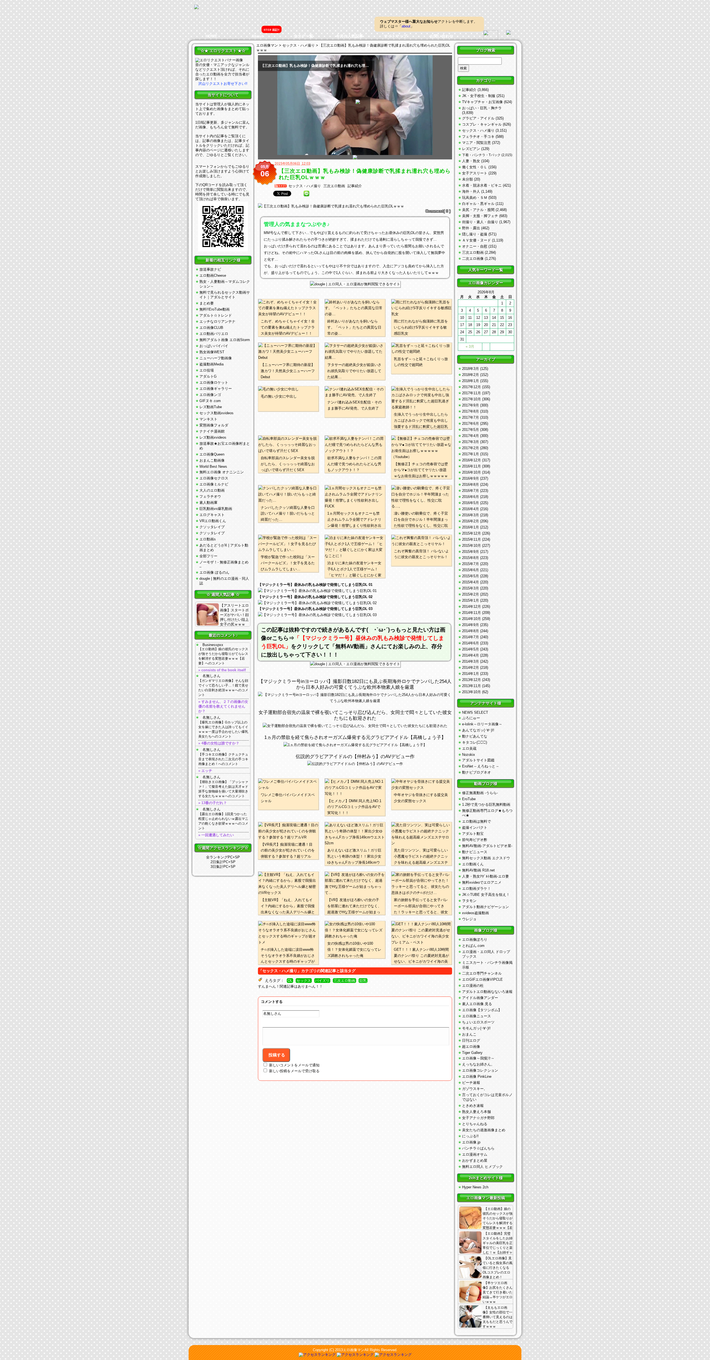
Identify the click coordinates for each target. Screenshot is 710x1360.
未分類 (467, 179)
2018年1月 (470, 381)
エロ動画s (207, 539)
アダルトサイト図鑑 (478, 760)
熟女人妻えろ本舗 (476, 1112)
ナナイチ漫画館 (212, 431)
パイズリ (322, 981)
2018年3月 (470, 369)
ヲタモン (469, 901)
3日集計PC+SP (223, 867)
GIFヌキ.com (210, 401)
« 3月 (470, 346)
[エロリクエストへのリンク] (219, 60)
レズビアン (471, 149)
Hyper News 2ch (475, 1187)
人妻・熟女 (471, 161)
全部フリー (208, 556)
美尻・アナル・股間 (478, 210)
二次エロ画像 (473, 258)
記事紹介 (355, 186)
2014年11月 (471, 613)
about (406, 26)
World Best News (213, 466)
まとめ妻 (206, 303)
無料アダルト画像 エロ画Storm (224, 340)
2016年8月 (470, 484)
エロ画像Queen (211, 454)
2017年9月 (470, 405)
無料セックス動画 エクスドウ (486, 858)
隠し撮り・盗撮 (474, 234)
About (257, 36)
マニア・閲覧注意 (476, 143)
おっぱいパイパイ (213, 346)
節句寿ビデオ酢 (474, 840)
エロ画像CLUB (211, 328)
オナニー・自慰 (474, 246)
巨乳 (363, 981)
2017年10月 (471, 399)
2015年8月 (470, 558)
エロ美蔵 (469, 748)
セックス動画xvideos (216, 413)
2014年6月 (470, 643)
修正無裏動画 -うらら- (480, 793)
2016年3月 (470, 515)
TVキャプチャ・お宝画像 (482, 102)
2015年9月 (470, 552)
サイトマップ (395, 36)
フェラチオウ (210, 496)
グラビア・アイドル (478, 118)
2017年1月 (470, 454)
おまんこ (469, 1034)
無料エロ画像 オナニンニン (221, 472)
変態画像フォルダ (213, 425)
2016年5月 (470, 503)
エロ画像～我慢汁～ (478, 1058)
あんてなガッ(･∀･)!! (478, 730)
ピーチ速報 (471, 1083)
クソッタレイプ (212, 527)
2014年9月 (470, 625)
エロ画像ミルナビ (213, 484)
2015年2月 (470, 594)
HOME (211, 36)
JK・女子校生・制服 (478, 96)
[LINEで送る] (306, 193)
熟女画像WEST (211, 352)
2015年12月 (471, 533)
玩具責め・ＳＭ (474, 197)
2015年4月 (470, 582)
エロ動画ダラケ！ (476, 888)
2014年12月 (471, 606)
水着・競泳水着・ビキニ (482, 185)
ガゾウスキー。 (474, 1089)
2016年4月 (470, 509)
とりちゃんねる (474, 1124)
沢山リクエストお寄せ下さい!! (222, 84)
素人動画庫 (208, 502)
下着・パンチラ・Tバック (481, 155)
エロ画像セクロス (213, 478)
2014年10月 (471, 619)
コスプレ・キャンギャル (482, 124)
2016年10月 (471, 472)
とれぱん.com (473, 946)
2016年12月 (471, 460)
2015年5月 (470, 576)
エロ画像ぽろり (474, 939)
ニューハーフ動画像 (215, 358)
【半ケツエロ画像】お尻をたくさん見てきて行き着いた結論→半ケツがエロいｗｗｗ (498, 1292)
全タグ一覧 (303, 36)
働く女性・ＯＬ (474, 167)
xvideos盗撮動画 (475, 913)
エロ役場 (206, 370)
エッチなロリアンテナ (217, 321)
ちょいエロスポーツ (478, 1022)
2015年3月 (470, 588)
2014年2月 (470, 667)
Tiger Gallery (472, 1053)
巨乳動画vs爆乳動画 (215, 509)
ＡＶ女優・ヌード (476, 240)
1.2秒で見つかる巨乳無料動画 (486, 804)
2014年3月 (470, 661)
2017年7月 (470, 417)
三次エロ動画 (334, 186)
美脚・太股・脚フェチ (480, 216)
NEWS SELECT (475, 712)
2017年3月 (470, 442)
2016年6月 (470, 497)
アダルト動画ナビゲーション (485, 907)
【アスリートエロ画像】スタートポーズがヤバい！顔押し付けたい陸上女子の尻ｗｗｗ (234, 614)
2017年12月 (471, 387)
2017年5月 (470, 430)
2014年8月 (470, 631)
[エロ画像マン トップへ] (196, 7)
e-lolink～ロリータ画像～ (482, 724)
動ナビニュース (474, 852)
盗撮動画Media (211, 364)
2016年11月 (471, 466)
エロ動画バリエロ (213, 334)
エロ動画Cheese (212, 275)
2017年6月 (470, 423)
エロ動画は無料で (476, 821)
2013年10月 (471, 692)
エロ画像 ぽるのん (214, 572)
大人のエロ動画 (212, 490)
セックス (303, 981)
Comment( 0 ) (438, 211)
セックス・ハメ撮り (304, 186)
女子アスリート (474, 173)
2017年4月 (470, 436)
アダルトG (208, 376)
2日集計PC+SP (223, 862)
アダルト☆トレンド (215, 315)
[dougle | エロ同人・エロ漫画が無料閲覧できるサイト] (355, 284)
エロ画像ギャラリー (215, 389)
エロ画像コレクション (480, 1070)
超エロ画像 (471, 1046)
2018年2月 (470, 375)
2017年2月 (470, 448)
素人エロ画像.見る (477, 1004)
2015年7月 (470, 564)
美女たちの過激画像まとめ (483, 1130)
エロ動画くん (473, 864)
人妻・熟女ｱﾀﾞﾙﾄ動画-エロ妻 (485, 876)
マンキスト (208, 419)
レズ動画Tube (210, 407)
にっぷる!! (470, 1136)
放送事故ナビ (210, 269)
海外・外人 (471, 191)
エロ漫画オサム (474, 1154)
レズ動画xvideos (212, 437)
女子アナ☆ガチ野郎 (478, 1118)
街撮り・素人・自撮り (480, 222)
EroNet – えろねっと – (480, 766)
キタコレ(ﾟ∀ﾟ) (474, 742)
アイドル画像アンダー (480, 998)
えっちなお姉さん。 (478, 1064)
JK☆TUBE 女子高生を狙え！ (486, 895)
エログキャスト (212, 515)
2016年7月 (470, 491)
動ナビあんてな (474, 736)
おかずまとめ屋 (474, 1160)
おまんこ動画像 (212, 460)
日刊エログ (471, 1040)
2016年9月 (470, 478)
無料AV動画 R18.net (478, 870)
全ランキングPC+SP (223, 857)
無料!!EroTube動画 (214, 309)
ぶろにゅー (471, 718)
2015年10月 (471, 545)
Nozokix (468, 755)
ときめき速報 (473, 1106)
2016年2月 (470, 521)
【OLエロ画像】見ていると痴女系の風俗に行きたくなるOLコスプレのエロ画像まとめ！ (498, 1267)
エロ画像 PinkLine (476, 1076)
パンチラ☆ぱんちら (478, 1148)
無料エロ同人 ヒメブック (482, 1167)
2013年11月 (471, 686)
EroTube (469, 799)
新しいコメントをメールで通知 (294, 1065)
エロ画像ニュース (476, 1016)
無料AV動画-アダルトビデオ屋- (487, 846)
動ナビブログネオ (476, 772)
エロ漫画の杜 (473, 985)
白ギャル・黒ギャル (478, 204)
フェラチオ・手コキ (478, 136)
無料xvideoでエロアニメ (481, 882)
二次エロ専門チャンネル (482, 973)
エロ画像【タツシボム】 (482, 1010)
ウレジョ (469, 919)
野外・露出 (471, 228)
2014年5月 (470, 649)
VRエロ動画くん (212, 521)
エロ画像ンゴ (210, 395)
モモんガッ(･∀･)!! (476, 1028)
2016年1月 (470, 527)
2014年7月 (470, 637)
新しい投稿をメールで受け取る (294, 1071)
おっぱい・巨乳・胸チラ (482, 108)
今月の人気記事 (349, 36)
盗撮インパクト (474, 827)
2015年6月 (470, 570)
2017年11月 (471, 393)
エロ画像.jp (471, 1142)
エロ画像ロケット (213, 382)
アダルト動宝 (473, 834)
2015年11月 (471, 539)
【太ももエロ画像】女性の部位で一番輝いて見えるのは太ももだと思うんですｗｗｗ (498, 1317)
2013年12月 (471, 680)
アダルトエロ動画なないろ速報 (487, 992)
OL (290, 981)
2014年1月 (470, 674)
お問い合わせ (441, 36)
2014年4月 (470, 655)
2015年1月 (470, 600)
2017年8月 (470, 411)
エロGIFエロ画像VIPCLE (482, 979)
